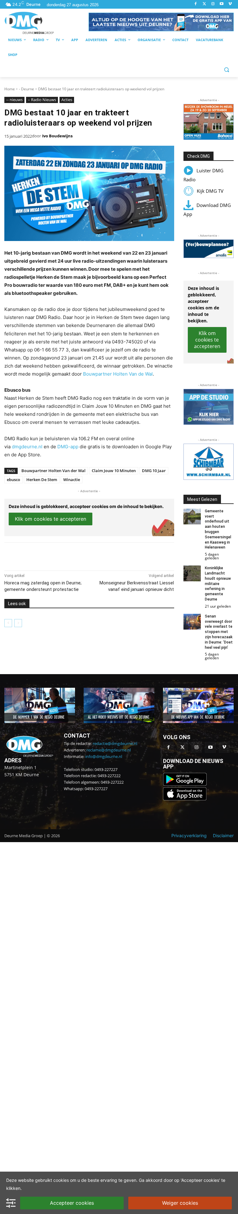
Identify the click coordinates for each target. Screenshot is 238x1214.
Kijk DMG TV (210, 191)
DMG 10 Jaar (154, 470)
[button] (161, 22)
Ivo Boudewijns (57, 136)
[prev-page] (8, 623)
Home (9, 89)
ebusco (13, 479)
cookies (61, 1180)
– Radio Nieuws (42, 99)
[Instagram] (213, 4)
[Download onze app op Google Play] (185, 784)
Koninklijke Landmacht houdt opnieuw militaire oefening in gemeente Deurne (218, 583)
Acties (66, 99)
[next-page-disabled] (18, 623)
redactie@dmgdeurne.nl (115, 743)
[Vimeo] (230, 4)
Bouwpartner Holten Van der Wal (53, 470)
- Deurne (26, 89)
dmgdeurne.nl (27, 447)
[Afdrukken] (90, 555)
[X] (61, 555)
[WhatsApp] (75, 555)
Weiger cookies (180, 1203)
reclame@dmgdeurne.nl (108, 750)
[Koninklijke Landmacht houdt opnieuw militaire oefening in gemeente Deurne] (192, 573)
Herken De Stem (41, 479)
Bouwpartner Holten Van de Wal (118, 374)
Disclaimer (223, 835)
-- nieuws (14, 99)
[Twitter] (204, 4)
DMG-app (67, 447)
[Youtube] (221, 4)
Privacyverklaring (189, 835)
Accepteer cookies (72, 1203)
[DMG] (46, 22)
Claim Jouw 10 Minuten (114, 470)
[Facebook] (195, 4)
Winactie (71, 479)
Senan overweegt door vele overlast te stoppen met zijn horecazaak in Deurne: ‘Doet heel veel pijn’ (219, 632)
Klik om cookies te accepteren (50, 519)
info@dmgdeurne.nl (103, 756)
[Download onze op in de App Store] (184, 798)
